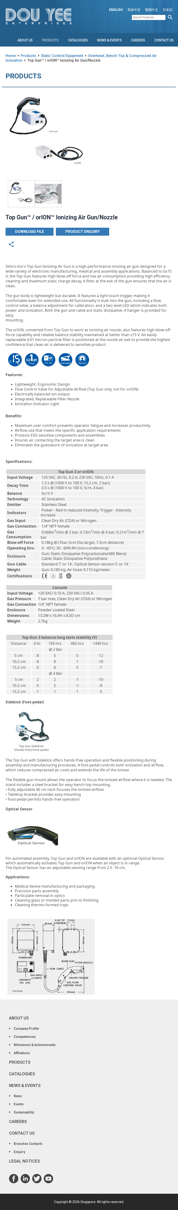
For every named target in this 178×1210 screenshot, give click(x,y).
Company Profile (26, 1028)
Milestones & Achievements (35, 1045)
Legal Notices (24, 1161)
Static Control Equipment (62, 55)
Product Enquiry (82, 231)
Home (11, 55)
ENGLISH (116, 10)
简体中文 (133, 10)
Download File (29, 231)
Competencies (25, 1037)
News (18, 1096)
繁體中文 (151, 10)
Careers (138, 40)
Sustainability (24, 1112)
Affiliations (22, 1053)
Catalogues (78, 40)
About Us (25, 40)
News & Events (109, 40)
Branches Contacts (28, 1144)
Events (19, 1104)
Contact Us (164, 40)
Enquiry (19, 1152)
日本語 (167, 10)
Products (50, 40)
